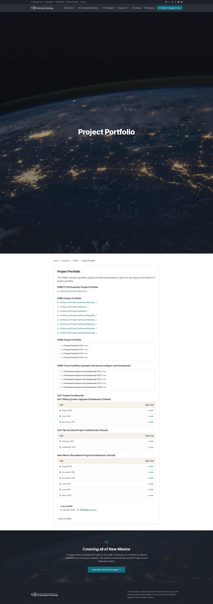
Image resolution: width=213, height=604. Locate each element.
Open (152, 410)
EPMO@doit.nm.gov (88, 510)
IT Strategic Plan (36, 2)
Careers (138, 8)
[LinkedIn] (178, 2)
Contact (83, 2)
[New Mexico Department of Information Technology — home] (42, 7)
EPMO (75, 261)
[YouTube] (181, 2)
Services (70, 8)
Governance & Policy (89, 8)
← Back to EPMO (64, 519)
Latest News (48, 2)
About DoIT (123, 8)
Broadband (109, 8)
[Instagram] (172, 2)
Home (55, 261)
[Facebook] (166, 2)
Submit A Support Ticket (170, 8)
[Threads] (175, 2)
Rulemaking (59, 2)
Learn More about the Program (105, 570)
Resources (151, 8)
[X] (169, 2)
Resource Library (72, 2)
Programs (66, 261)
